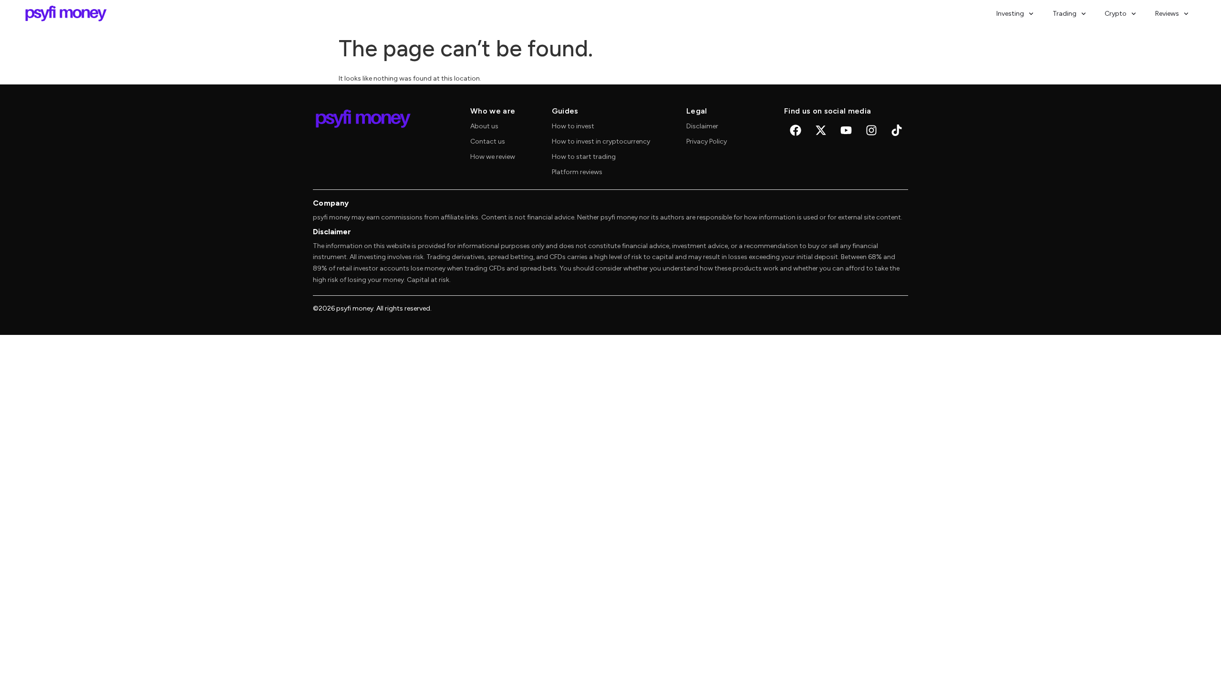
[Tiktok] (896, 130)
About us (484, 126)
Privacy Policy (706, 141)
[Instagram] (871, 130)
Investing (1010, 14)
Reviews (1167, 14)
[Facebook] (795, 130)
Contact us (487, 141)
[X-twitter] (820, 130)
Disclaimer (702, 126)
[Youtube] (846, 130)
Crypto (1116, 14)
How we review (492, 157)
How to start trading (584, 157)
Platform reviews (577, 172)
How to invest (573, 126)
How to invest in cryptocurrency (601, 141)
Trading (1064, 14)
